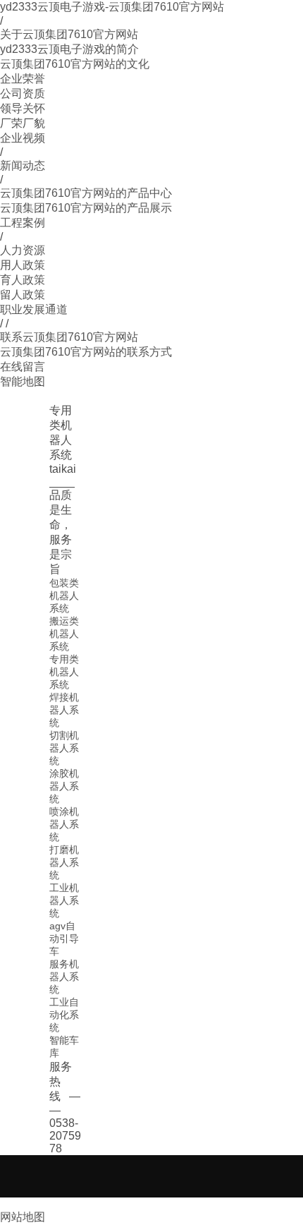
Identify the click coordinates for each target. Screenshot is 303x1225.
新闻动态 (22, 165)
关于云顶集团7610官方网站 (69, 34)
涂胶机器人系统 (64, 786)
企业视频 (22, 138)
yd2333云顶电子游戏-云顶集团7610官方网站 (112, 7)
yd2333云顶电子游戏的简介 (69, 49)
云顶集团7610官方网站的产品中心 (86, 193)
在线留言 (22, 367)
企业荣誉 (22, 79)
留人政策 (22, 295)
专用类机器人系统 (64, 671)
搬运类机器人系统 (64, 633)
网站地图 (22, 1217)
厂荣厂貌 (22, 123)
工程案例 (22, 223)
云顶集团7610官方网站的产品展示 (86, 208)
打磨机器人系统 (64, 862)
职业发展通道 (34, 309)
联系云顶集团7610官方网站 (69, 337)
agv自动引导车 (64, 938)
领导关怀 (22, 108)
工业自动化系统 (64, 1014)
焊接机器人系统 (64, 710)
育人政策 (22, 280)
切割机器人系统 (64, 748)
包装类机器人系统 (64, 595)
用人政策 (22, 265)
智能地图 (22, 381)
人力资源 (22, 250)
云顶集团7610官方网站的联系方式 (86, 352)
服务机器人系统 (64, 976)
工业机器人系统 (64, 900)
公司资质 (22, 93)
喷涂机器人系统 (64, 824)
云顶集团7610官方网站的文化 (74, 64)
